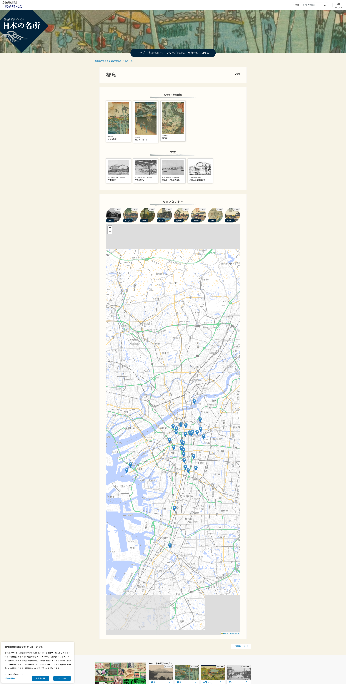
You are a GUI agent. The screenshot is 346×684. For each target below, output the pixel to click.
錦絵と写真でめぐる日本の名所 (108, 60)
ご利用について (241, 646)
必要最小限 (40, 678)
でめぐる (175, 53)
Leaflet (225, 633)
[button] (203, 437)
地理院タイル (234, 633)
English (338, 7)
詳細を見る (10, 678)
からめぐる (155, 53)
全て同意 (62, 678)
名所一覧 (128, 60)
